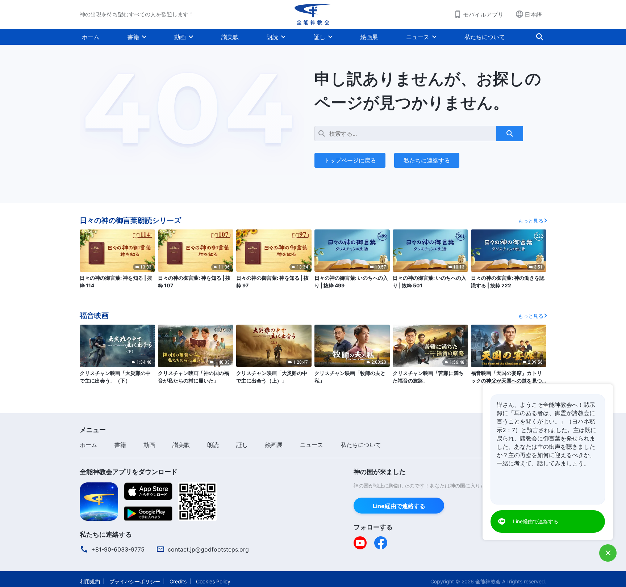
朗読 (272, 37)
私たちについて (484, 37)
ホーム (90, 37)
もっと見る (530, 221)
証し (319, 37)
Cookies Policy (213, 581)
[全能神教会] (313, 14)
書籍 (133, 37)
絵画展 (369, 37)
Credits (178, 581)
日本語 (533, 14)
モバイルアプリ (483, 14)
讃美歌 (230, 37)
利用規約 (90, 581)
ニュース (417, 37)
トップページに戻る (350, 160)
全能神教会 (488, 581)
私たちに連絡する (427, 160)
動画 (180, 37)
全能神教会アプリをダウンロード (129, 472)
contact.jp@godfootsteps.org (208, 549)
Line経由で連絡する (399, 506)
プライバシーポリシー (134, 581)
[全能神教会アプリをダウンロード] (99, 500)
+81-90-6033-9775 (118, 549)
